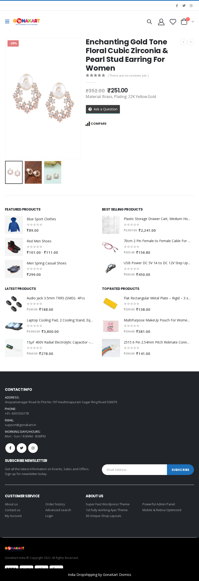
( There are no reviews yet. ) (128, 75)
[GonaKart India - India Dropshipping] (26, 21)
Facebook (10, 448)
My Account (13, 516)
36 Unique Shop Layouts (103, 516)
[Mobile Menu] (8, 21)
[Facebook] (177, 5)
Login (49, 516)
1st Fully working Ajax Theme (107, 510)
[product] (14, 225)
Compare (99, 124)
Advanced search (58, 510)
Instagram (33, 448)
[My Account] (161, 21)
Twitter (21, 448)
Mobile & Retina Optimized (161, 510)
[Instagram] (191, 5)
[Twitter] (184, 5)
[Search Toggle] (149, 21)
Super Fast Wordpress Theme (108, 504)
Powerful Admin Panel (158, 504)
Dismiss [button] (125, 574)
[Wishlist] (173, 21)
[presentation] (11, 98)
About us (11, 504)
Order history (55, 504)
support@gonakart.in (20, 425)
